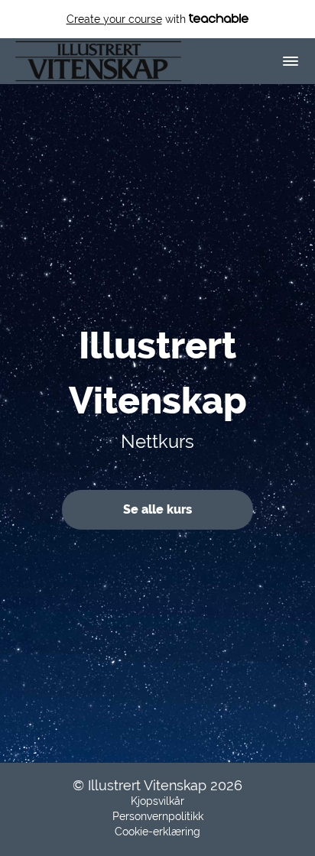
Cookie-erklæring (157, 831)
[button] (290, 61)
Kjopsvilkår (157, 801)
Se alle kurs (157, 509)
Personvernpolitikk (157, 816)
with (128, 19)
